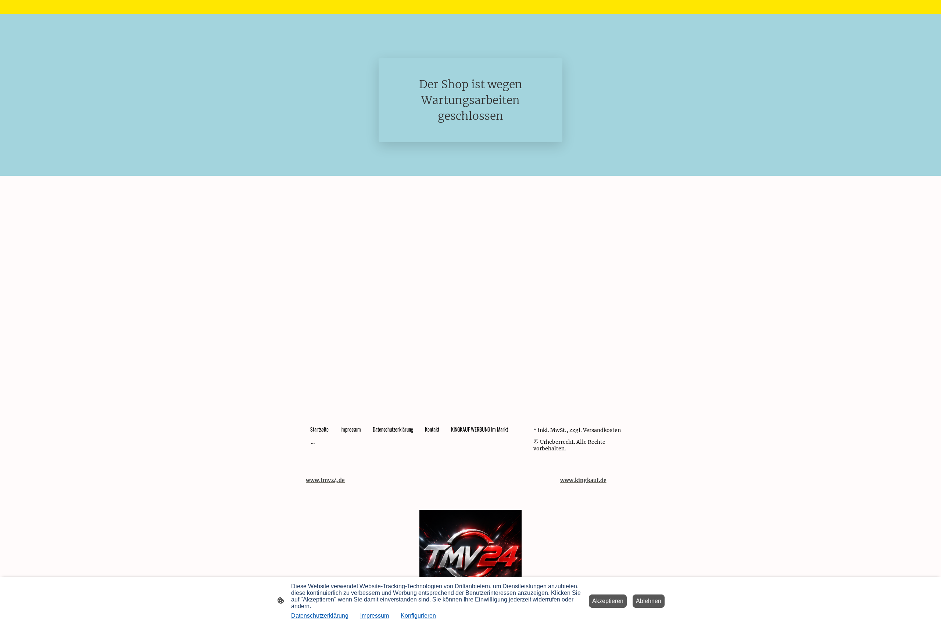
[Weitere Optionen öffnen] (313, 443)
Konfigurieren (418, 615)
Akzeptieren (607, 601)
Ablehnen (648, 601)
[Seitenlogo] (470, 561)
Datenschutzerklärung (319, 615)
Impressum (374, 615)
